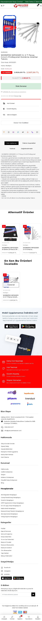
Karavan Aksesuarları (7, 545)
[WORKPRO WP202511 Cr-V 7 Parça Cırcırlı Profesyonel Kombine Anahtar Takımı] (11, 281)
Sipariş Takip (5, 446)
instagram (7, 571)
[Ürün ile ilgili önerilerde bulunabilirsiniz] (37, 132)
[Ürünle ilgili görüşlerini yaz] (18, 132)
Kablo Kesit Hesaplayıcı (8, 508)
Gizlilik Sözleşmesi (6, 472)
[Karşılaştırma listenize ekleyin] (23, 132)
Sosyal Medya (7, 562)
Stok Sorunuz (21, 86)
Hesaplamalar (7, 489)
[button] (4, 31)
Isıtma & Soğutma (6, 534)
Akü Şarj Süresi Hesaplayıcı (9, 514)
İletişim (3, 474)
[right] (40, 237)
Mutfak (3, 528)
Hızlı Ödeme (5, 457)
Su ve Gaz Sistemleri (7, 539)
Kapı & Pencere (6, 531)
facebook (7, 567)
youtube (7, 574)
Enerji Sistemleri (6, 536)
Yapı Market (5, 553)
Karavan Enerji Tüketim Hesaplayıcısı (12, 511)
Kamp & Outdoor (6, 547)
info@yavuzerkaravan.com (12, 430)
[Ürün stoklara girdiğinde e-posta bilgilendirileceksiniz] (28, 132)
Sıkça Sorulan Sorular (8, 443)
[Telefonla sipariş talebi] (33, 132)
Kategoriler (6, 522)
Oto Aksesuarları (6, 550)
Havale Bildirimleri (6, 449)
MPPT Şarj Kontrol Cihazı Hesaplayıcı (12, 503)
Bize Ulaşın (6, 411)
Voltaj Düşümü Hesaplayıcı (9, 516)
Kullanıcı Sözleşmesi (7, 477)
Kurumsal (5, 463)
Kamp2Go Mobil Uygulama (9, 452)
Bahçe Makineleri (6, 556)
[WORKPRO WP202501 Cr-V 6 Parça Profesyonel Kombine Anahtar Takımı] (31, 232)
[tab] (11, 143)
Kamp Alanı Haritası (7, 454)
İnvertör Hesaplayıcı (7, 500)
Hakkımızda (6, 437)
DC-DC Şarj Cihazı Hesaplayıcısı (11, 505)
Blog (2, 483)
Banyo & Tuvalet (6, 542)
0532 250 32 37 (9, 427)
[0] (37, 6)
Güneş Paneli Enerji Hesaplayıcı (11, 497)
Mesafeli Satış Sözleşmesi (9, 480)
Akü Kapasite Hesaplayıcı (9, 494)
